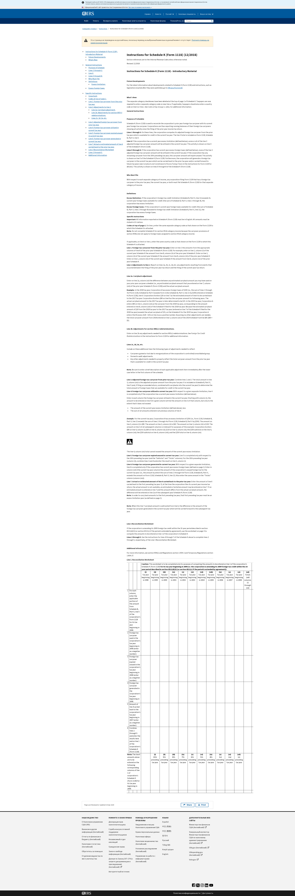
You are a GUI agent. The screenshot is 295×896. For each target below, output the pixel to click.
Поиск (211, 21)
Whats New (92, 60)
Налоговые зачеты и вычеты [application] (134, 21)
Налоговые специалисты (187, 14)
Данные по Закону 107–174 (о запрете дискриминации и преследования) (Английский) (121, 863)
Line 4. (90, 73)
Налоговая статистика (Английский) (91, 845)
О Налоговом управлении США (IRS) (92, 823)
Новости (158, 14)
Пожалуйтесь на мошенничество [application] (183, 21)
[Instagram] (202, 884)
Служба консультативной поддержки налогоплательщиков (119, 832)
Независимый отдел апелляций (117, 840)
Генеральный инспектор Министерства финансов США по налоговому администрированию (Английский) (199, 837)
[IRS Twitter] (198, 884)
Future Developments (97, 57)
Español (165, 822)
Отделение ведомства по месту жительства (92, 857)
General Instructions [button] (94, 65)
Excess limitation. (98, 84)
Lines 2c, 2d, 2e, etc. (99, 118)
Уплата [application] (96, 21)
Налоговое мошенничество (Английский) (147, 842)
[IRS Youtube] (211, 884)
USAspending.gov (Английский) (196, 853)
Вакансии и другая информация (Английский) (93, 830)
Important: (92, 96)
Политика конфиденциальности (186, 893)
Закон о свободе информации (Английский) (120, 852)
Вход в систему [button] (205, 14)
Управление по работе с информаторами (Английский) (145, 859)
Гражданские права (117, 847)
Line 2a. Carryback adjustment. (103, 110)
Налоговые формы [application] (158, 21)
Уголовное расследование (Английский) (146, 850)
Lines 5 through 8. (95, 76)
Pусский (165, 840)
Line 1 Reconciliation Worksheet (101, 150)
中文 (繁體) (166, 831)
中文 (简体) (166, 826)
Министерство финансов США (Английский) (199, 826)
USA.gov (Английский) (198, 847)
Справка (147, 14)
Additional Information (97, 155)
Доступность (207, 893)
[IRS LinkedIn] (206, 884)
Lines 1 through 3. (95, 70)
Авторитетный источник (119, 871)
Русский (169, 14)
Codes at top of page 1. (97, 99)
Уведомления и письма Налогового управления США (147, 826)
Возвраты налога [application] (110, 21)
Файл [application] (86, 21)
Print (203, 805)
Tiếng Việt (166, 845)
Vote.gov (192, 859)
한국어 (165, 835)
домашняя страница (89, 29)
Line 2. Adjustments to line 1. (99, 107)
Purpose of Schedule (96, 67)
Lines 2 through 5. (95, 152)
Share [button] (189, 805)
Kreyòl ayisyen (168, 849)
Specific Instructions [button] (94, 93)
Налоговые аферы (143, 836)
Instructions (103, 29)
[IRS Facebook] (193, 884)
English (165, 854)
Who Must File (94, 79)
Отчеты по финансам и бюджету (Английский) (91, 838)
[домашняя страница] (88, 13)
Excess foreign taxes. (96, 88)
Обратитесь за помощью (92, 851)
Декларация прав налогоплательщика (117, 823)
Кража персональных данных (147, 832)
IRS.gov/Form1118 (175, 88)
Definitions (92, 81)
